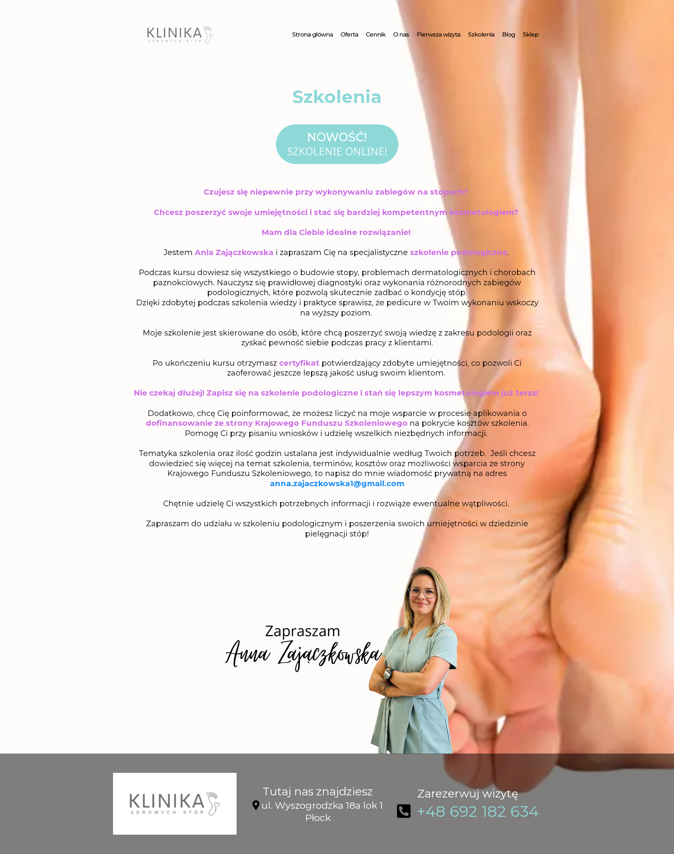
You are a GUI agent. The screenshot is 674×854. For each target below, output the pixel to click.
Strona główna (312, 34)
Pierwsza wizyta (438, 34)
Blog (508, 34)
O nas (401, 34)
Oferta (349, 34)
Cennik (375, 34)
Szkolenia (481, 34)
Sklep (530, 34)
